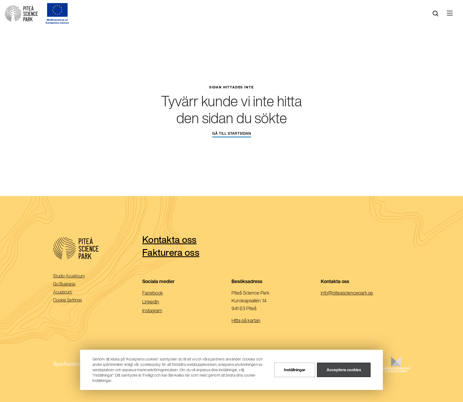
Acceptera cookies (344, 370)
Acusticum (70, 292)
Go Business (71, 284)
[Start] (21, 13)
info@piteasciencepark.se (355, 293)
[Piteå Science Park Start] (97, 248)
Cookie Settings (67, 300)
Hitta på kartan (246, 320)
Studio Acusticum (76, 276)
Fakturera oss (170, 252)
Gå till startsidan (231, 133)
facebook (161, 293)
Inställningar (294, 370)
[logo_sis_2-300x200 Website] (396, 369)
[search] (435, 13)
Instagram (160, 311)
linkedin (159, 302)
